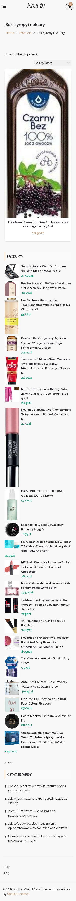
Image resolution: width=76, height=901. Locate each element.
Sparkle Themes (18, 894)
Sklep (6, 867)
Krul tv (36, 5)
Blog (6, 873)
